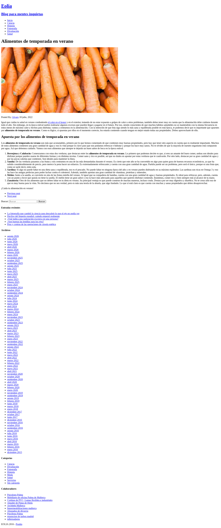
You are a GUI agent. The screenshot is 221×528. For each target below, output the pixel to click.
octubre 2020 (13, 376)
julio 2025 (12, 268)
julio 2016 (12, 433)
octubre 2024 (13, 290)
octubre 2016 (13, 425)
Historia (11, 25)
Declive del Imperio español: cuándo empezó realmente (33, 216)
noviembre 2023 (15, 317)
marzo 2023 (12, 333)
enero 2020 (12, 390)
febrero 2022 (13, 363)
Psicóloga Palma (15, 513)
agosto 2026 (13, 236)
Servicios (11, 480)
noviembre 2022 (15, 341)
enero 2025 (12, 285)
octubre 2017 (13, 414)
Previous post (13, 193)
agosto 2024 (13, 295)
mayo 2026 (12, 244)
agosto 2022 (13, 347)
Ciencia (10, 23)
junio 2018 (12, 403)
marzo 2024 (12, 309)
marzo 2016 (12, 444)
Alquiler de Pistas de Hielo (20, 503)
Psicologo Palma (15, 494)
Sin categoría (13, 483)
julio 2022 (12, 349)
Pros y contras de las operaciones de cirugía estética (31, 224)
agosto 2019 (13, 398)
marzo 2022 (12, 360)
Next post (11, 196)
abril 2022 (12, 357)
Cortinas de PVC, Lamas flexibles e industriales (29, 500)
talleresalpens (13, 519)
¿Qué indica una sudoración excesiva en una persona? (32, 219)
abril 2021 (12, 371)
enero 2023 (12, 339)
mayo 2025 (12, 274)
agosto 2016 (13, 430)
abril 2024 (12, 306)
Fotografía (12, 28)
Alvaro (15, 117)
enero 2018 (12, 409)
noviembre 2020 (15, 374)
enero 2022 (12, 366)
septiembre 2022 (15, 344)
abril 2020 (12, 382)
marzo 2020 (12, 384)
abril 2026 (12, 247)
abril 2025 (12, 276)
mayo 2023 (12, 328)
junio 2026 (12, 241)
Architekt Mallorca (16, 505)
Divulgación (13, 31)
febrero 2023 (13, 336)
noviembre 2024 (15, 287)
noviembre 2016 (15, 422)
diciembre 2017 (14, 411)
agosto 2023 (13, 325)
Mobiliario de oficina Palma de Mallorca (26, 497)
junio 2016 (12, 436)
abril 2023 (12, 330)
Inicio (10, 20)
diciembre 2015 (14, 452)
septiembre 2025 (15, 263)
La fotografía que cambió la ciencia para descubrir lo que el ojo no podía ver (43, 213)
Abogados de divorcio (17, 511)
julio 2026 (12, 239)
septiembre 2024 (15, 293)
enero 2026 (12, 255)
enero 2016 (12, 449)
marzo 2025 (12, 279)
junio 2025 (12, 271)
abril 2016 (12, 441)
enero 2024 (12, 314)
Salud (10, 34)
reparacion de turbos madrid (20, 516)
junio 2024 (12, 301)
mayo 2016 (12, 438)
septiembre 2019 (15, 395)
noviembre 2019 (15, 393)
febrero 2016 (13, 447)
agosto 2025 (13, 266)
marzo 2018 (12, 406)
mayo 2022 (12, 355)
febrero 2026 (13, 252)
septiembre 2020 (15, 379)
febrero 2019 (13, 401)
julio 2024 (12, 298)
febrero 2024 (13, 312)
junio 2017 (12, 417)
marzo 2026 (12, 249)
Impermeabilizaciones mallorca (22, 508)
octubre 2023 (13, 320)
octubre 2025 (13, 260)
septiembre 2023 (15, 322)
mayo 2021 (12, 368)
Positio (19, 524)
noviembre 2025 (15, 257)
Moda (10, 475)
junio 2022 (12, 352)
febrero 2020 (13, 387)
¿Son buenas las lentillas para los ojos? (25, 221)
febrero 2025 (13, 282)
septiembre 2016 (15, 428)
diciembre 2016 (14, 420)
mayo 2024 (12, 303)
